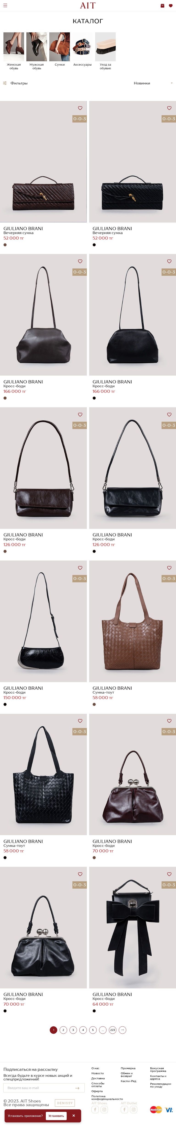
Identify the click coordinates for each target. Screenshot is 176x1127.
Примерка (128, 1068)
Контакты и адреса (158, 1077)
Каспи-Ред (128, 1081)
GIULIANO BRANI (23, 229)
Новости (97, 1073)
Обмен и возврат (127, 1074)
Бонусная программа (158, 1069)
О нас (95, 1068)
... (103, 1030)
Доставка (98, 1078)
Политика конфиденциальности (107, 1097)
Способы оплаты (97, 1085)
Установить (56, 1116)
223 (112, 1030)
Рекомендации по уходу (160, 1085)
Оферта (97, 1091)
